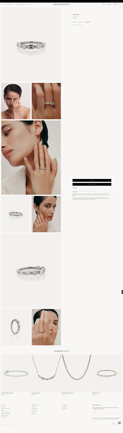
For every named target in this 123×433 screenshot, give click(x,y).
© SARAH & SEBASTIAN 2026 (7, 424)
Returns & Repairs (5, 408)
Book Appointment (9, 4)
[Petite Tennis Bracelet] (16, 373)
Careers (34, 413)
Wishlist (109, 4)
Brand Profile (35, 405)
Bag (120, 4)
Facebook (64, 406)
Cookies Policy (4, 416)
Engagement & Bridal (21, 4)
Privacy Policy (4, 415)
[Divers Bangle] (107, 373)
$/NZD (113, 423)
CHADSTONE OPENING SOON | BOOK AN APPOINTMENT (10, 1)
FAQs (2, 410)
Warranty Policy (5, 411)
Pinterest (64, 408)
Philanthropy (35, 408)
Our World (30, 4)
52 (78, 24)
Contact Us (4, 405)
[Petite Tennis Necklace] (77, 373)
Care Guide (34, 411)
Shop (2, 4)
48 (76, 24)
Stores (33, 406)
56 (80, 24)
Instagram (64, 405)
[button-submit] (121, 412)
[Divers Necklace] (46, 373)
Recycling (34, 410)
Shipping (3, 406)
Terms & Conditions (5, 413)
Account (115, 4)
